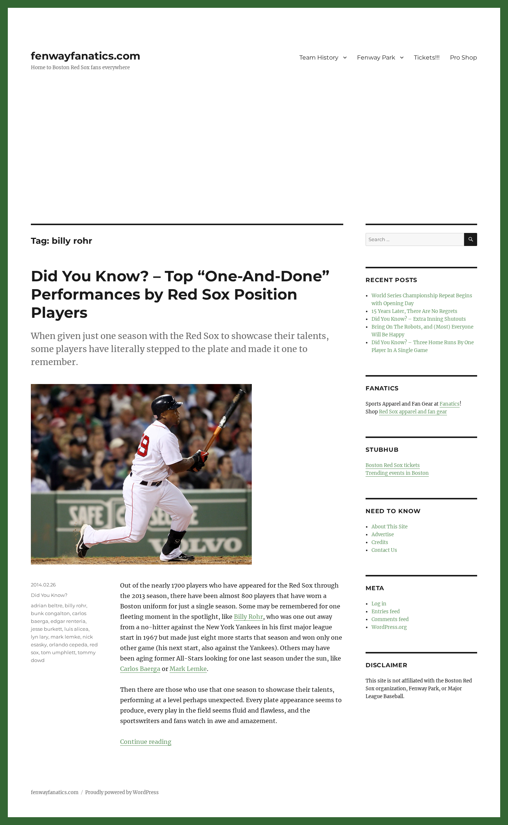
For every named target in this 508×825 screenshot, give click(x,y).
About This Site (390, 527)
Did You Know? (49, 595)
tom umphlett (58, 652)
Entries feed (386, 611)
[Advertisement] (254, 168)
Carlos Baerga (140, 668)
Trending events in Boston (397, 473)
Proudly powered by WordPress (122, 792)
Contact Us (384, 550)
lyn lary (39, 637)
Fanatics (450, 404)
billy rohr (75, 605)
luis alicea (76, 629)
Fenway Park (376, 57)
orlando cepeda (68, 644)
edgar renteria (68, 621)
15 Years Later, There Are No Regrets (414, 311)
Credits (380, 542)
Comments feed (390, 619)
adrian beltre (46, 605)
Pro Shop (463, 57)
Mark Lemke (188, 668)
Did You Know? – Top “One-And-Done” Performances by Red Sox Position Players (180, 294)
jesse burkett (46, 629)
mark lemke (65, 637)
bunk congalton (50, 613)
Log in (379, 604)
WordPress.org (389, 627)
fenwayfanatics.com (85, 55)
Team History (318, 57)
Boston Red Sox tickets (393, 465)
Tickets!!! (427, 57)
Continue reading (145, 741)
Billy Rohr (248, 616)
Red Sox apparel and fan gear (413, 412)
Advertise (383, 534)
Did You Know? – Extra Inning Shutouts (419, 319)
